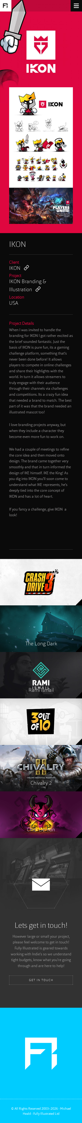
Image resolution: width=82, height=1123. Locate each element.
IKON (14, 268)
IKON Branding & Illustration (27, 285)
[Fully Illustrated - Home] (5, 5)
